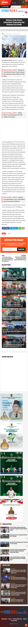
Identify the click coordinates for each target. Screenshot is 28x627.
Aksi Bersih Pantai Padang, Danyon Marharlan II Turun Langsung (19, 543)
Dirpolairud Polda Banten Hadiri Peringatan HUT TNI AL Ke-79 (14, 332)
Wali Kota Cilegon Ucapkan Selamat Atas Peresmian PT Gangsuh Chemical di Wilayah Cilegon (18, 529)
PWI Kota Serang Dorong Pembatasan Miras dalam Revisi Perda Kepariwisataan (19, 578)
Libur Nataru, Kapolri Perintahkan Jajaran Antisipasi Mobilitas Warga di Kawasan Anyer (13, 305)
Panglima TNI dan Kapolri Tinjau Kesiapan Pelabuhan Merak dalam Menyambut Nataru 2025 (13, 292)
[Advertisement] (14, 130)
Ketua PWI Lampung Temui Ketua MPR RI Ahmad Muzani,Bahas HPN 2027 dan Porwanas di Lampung (18, 551)
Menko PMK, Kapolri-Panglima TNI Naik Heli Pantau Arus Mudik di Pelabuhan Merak (14, 278)
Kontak (9, 619)
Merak (9, 233)
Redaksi (25, 619)
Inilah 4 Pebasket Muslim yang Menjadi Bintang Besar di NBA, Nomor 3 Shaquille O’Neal (18, 558)
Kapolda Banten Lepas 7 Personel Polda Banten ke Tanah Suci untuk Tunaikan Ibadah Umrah (18, 571)
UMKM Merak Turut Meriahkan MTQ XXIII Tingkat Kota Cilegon (12, 115)
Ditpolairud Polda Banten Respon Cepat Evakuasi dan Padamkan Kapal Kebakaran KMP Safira (13, 345)
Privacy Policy (14, 621)
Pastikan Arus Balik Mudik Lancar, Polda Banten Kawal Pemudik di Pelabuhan (14, 199)
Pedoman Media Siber (17, 619)
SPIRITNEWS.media (14, 624)
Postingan (13, 7)
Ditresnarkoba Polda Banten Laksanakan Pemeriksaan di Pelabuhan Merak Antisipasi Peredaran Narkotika (12, 318)
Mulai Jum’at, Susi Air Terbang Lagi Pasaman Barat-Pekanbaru (18, 535)
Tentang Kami (4, 619)
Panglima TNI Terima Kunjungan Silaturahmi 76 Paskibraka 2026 (17, 600)
